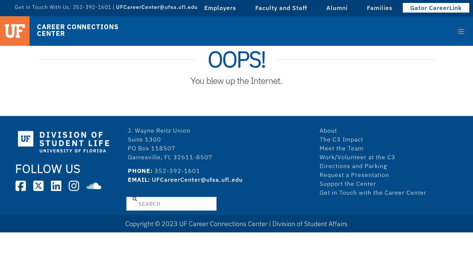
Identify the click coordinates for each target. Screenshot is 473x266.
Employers (220, 7)
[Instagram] (74, 185)
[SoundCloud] (94, 185)
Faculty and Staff (281, 7)
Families (379, 7)
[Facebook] (21, 185)
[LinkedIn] (56, 185)
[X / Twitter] (38, 185)
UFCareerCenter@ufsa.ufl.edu (197, 179)
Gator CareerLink (436, 7)
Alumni (337, 7)
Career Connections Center (77, 30)
